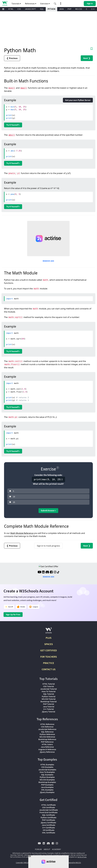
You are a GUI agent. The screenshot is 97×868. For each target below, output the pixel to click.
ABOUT (47, 849)
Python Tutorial (48, 696)
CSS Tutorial (48, 686)
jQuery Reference (47, 752)
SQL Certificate (48, 815)
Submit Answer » (48, 510)
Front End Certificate (48, 812)
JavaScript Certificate (48, 810)
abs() (12, 135)
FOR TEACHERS (48, 656)
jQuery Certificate (48, 822)
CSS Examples (47, 767)
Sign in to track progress (48, 545)
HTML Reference (47, 724)
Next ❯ (86, 58)
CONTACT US (48, 669)
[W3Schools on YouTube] (39, 572)
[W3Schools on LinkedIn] (43, 572)
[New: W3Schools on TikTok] (58, 572)
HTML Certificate (48, 805)
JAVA (61, 9)
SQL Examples (47, 774)
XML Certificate (48, 832)
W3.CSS (78, 9)
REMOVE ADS (48, 261)
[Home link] (4, 3)
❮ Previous (12, 58)
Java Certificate (48, 825)
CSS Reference (47, 726)
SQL (42, 9)
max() (24, 88)
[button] (55, 3)
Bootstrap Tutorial (49, 701)
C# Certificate (48, 830)
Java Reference (47, 747)
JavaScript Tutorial (48, 689)
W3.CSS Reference (47, 736)
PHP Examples (47, 784)
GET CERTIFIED (48, 650)
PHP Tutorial (48, 704)
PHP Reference (47, 742)
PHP (69, 9)
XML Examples (47, 789)
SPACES (48, 644)
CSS (19, 9)
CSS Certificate (48, 807)
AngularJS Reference (47, 749)
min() (12, 88)
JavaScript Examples (47, 769)
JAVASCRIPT (30, 9)
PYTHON (51, 9)
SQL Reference (47, 731)
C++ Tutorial (48, 709)
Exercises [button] (44, 3)
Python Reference (47, 734)
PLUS (48, 637)
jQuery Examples (47, 792)
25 (14, 502)
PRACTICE (48, 663)
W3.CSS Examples (47, 779)
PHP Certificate (48, 820)
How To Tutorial (48, 691)
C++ (93, 9)
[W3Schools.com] (48, 631)
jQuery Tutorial (48, 711)
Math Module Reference (21, 533)
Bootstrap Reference (47, 739)
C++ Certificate (48, 827)
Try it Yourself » (13, 124)
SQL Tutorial (48, 694)
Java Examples (47, 787)
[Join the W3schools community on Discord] (47, 572)
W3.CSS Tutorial (48, 699)
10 (14, 496)
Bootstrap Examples (47, 782)
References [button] (30, 3)
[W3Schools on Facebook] (51, 572)
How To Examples (47, 772)
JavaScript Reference (47, 729)
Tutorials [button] (15, 3)
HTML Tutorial (48, 684)
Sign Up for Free (13, 614)
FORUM (38, 849)
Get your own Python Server (78, 100)
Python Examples (47, 777)
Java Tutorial (48, 706)
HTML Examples (47, 764)
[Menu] (3, 9)
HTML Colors (47, 744)
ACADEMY (56, 849)
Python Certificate (48, 817)
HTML (11, 9)
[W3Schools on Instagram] (55, 572)
